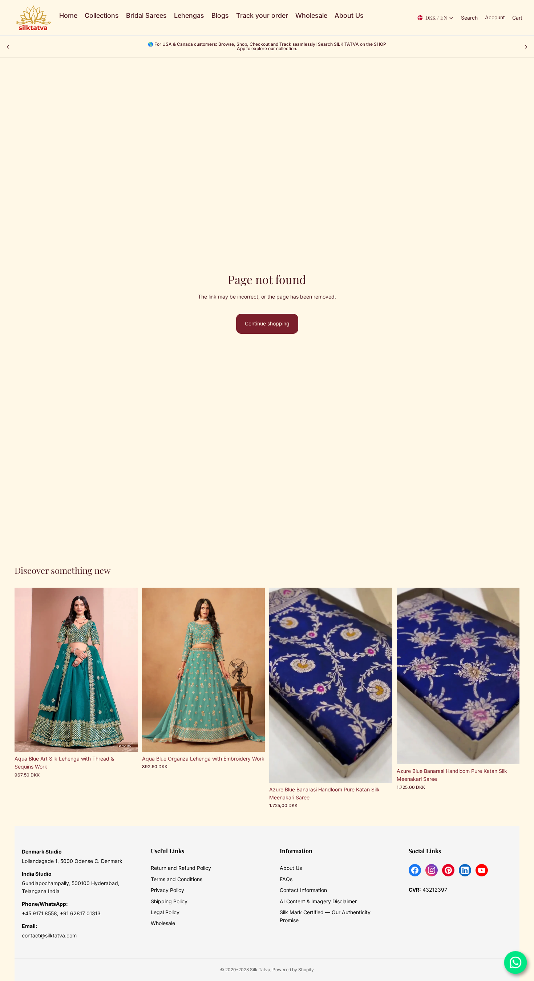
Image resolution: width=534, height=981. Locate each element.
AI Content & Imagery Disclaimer (318, 901)
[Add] (381, 771)
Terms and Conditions (176, 879)
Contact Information (303, 890)
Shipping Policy (169, 901)
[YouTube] (482, 870)
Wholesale (163, 923)
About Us (291, 868)
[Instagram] (431, 870)
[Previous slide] (8, 46)
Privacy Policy (167, 890)
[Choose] (126, 740)
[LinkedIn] (465, 870)
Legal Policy (165, 912)
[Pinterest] (448, 870)
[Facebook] (415, 870)
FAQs (286, 879)
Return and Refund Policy (181, 868)
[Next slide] (526, 46)
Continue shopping (267, 323)
